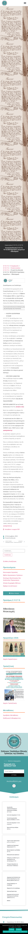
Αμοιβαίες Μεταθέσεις (10, 715)
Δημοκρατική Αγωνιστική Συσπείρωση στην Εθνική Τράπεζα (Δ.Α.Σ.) (13, 896)
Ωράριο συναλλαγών (10, 586)
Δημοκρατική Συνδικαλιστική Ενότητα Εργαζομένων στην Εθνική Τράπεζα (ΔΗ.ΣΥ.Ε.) (13, 879)
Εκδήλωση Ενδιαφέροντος (12, 718)
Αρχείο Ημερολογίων (10, 659)
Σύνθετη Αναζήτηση (9, 561)
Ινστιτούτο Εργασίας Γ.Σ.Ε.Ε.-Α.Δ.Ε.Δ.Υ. (13, 823)
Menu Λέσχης (15, 593)
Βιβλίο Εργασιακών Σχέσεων (13, 575)
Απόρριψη (18, 929)
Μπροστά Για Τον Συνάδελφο (13, 888)
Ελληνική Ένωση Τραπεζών (13, 854)
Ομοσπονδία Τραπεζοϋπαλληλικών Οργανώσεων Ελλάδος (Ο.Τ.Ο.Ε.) (12, 809)
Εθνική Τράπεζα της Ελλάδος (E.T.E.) (13, 850)
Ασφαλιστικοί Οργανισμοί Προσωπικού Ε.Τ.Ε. (13, 846)
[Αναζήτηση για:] (14, 550)
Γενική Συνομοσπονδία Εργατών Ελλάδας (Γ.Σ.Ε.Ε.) (13, 819)
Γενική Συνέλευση (10, 538)
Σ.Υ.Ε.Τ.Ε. (20, 245)
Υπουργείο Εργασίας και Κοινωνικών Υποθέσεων (12, 864)
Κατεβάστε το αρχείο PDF (12, 529)
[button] (25, 3)
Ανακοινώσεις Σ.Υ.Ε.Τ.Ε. (11, 245)
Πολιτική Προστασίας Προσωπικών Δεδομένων (15, 931)
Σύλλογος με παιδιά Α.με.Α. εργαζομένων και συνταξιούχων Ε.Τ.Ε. (13, 859)
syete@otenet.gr (7, 526)
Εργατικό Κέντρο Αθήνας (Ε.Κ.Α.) (12, 828)
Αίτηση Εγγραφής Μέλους (12, 583)
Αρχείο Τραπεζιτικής (10, 703)
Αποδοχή (11, 929)
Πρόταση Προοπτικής (12, 891)
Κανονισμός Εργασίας (10, 572)
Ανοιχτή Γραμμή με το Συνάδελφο (12, 884)
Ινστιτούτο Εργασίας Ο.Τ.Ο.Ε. (13, 815)
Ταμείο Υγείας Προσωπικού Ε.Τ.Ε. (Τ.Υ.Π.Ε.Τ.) (13, 841)
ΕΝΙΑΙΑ (8, 900)
